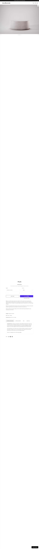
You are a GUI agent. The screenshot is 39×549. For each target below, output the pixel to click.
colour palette (19, 332)
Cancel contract (35, 547)
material (12, 332)
